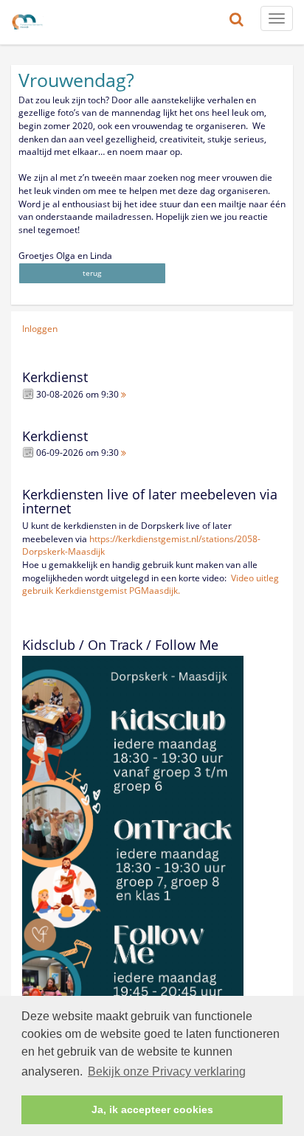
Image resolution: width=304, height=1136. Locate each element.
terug (92, 273)
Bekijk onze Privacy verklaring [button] (167, 1071)
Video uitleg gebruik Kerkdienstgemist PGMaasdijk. (150, 585)
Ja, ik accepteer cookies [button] (152, 1109)
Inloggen (40, 328)
